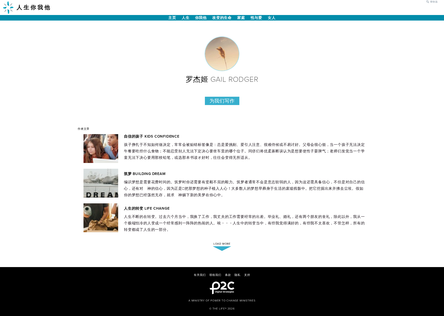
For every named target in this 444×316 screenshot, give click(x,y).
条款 (228, 275)
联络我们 (215, 275)
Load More (222, 243)
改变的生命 (222, 17)
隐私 (237, 275)
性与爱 (256, 17)
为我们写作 (222, 101)
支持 (247, 275)
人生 (186, 17)
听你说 (434, 1)
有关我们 (200, 275)
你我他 (201, 17)
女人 (272, 17)
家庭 (241, 17)
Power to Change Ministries (233, 300)
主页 (172, 17)
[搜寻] (427, 1)
